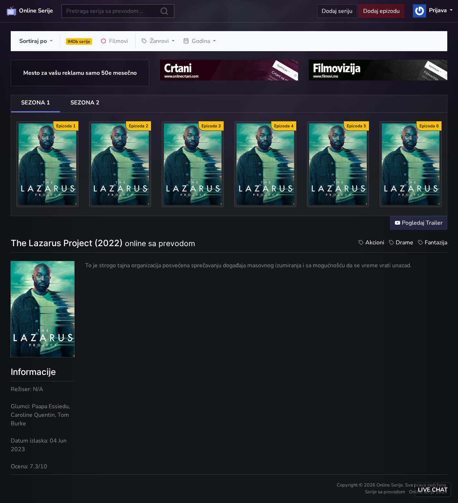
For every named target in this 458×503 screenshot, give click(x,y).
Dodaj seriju (337, 11)
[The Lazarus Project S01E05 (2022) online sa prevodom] (338, 164)
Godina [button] (200, 41)
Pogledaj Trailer (421, 223)
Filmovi (118, 41)
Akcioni (374, 242)
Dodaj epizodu (381, 11)
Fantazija (436, 242)
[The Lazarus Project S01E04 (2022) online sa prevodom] (265, 164)
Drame (404, 242)
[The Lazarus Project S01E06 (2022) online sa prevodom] (410, 164)
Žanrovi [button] (159, 41)
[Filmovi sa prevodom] (378, 70)
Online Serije (35, 11)
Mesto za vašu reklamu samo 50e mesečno (80, 73)
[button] (433, 10)
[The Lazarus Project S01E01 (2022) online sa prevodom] (47, 164)
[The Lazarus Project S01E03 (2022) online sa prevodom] (192, 164)
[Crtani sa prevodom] (229, 70)
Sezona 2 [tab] (84, 103)
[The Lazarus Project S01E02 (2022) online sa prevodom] (120, 164)
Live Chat (433, 490)
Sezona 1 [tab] (35, 103)
